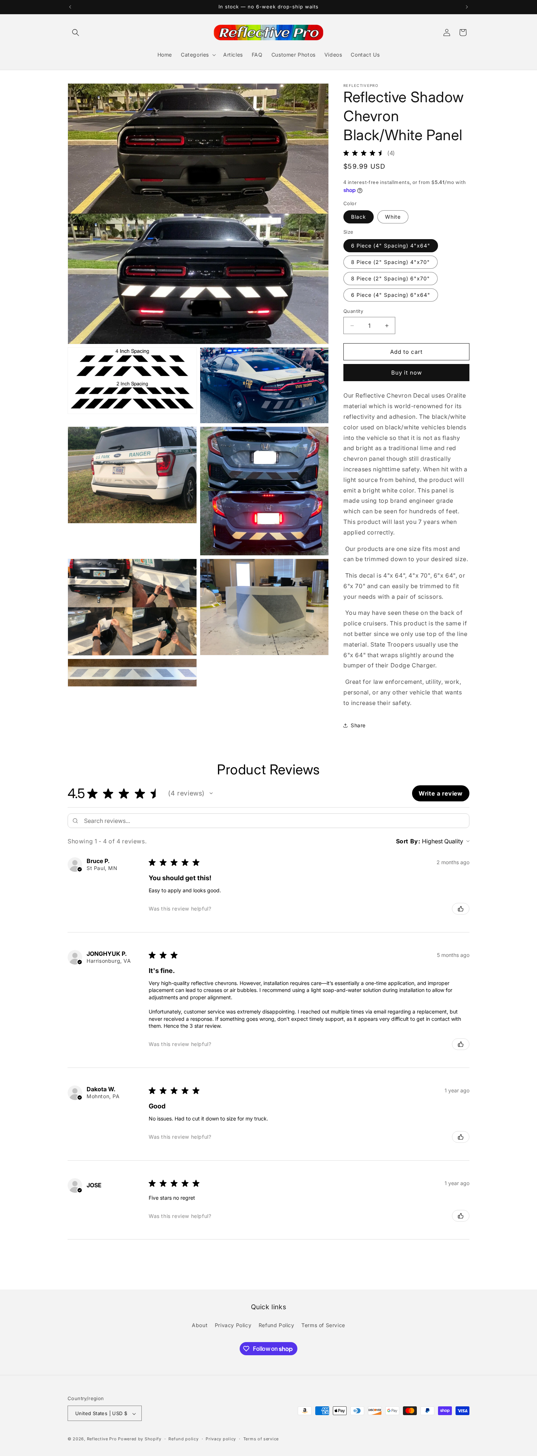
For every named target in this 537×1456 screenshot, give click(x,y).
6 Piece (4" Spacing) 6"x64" (390, 295)
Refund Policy (276, 1325)
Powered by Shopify (139, 1439)
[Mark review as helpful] (460, 909)
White (393, 217)
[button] (76, 32)
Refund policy (183, 1438)
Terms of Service (323, 1325)
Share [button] (358, 725)
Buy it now (406, 372)
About (199, 1325)
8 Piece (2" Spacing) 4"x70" (390, 262)
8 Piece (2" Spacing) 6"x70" (390, 278)
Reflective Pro (102, 1439)
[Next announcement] (467, 7)
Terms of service (261, 1438)
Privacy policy (221, 1438)
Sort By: (408, 841)
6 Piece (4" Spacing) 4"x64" (390, 245)
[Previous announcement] (70, 7)
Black (358, 217)
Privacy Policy (233, 1325)
